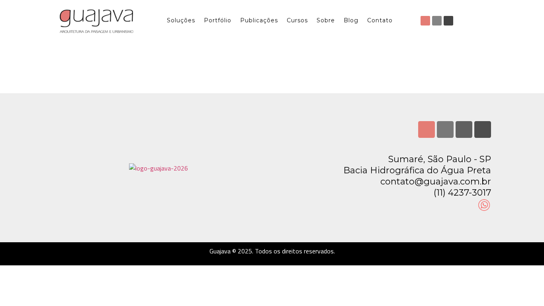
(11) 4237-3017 (462, 192)
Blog (351, 20)
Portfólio (217, 20)
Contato (380, 20)
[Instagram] (425, 21)
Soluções (181, 20)
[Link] (482, 129)
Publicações (259, 20)
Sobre (326, 20)
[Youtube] (448, 21)
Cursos (297, 20)
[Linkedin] (437, 21)
